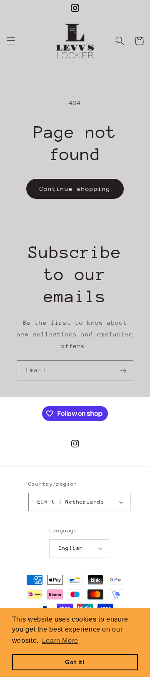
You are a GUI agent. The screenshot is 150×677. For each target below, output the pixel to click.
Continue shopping (75, 188)
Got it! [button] (75, 662)
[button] (10, 40)
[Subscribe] (123, 370)
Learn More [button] (60, 640)
